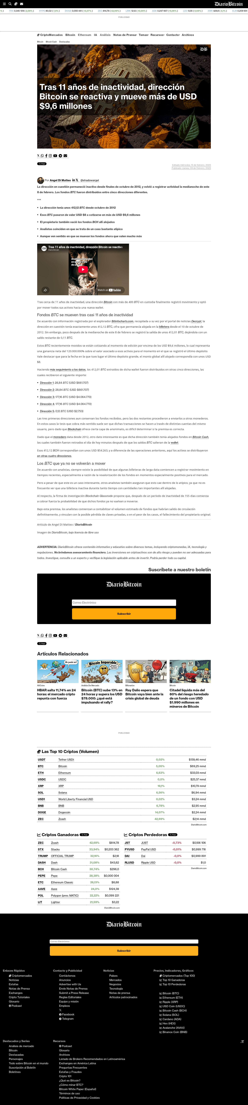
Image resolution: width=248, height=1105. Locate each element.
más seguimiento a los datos (68, 369)
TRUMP (43, 856)
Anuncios (65, 980)
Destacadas (64, 42)
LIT (40, 902)
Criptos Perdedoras (147, 834)
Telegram (67, 1018)
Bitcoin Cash (51, 42)
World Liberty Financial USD (75, 799)
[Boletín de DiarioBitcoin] (66, 156)
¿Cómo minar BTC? (71, 1085)
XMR (155, 10)
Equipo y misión (69, 1001)
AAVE (41, 889)
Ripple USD (148, 862)
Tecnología (116, 988)
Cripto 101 (65, 1076)
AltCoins (41, 685)
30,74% (225, 10)
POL (40, 895)
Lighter (55, 902)
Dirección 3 (47, 397)
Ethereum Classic (62, 882)
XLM (179, 10)
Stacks (55, 849)
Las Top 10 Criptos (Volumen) (70, 751)
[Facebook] (47, 156)
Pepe (54, 875)
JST (127, 842)
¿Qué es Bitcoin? (69, 1080)
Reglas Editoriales (70, 997)
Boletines (15, 1072)
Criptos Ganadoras (60, 834)
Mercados (115, 980)
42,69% (60, 10)
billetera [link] (164, 326)
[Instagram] (51, 156)
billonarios (129, 685)
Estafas (13, 984)
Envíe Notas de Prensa (73, 988)
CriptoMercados (51, 35)
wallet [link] (174, 442)
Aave (54, 889)
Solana (62, 792)
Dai (143, 856)
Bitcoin (70, 35)
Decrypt (196, 321)
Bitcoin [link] (108, 302)
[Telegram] (61, 156)
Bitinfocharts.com (122, 321)
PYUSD (129, 849)
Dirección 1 (47, 382)
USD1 (41, 799)
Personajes (16, 1059)
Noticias (14, 980)
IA (95, 35)
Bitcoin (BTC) (170, 993)
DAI (127, 856)
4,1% (168, 10)
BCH (210, 10)
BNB (41, 805)
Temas (143, 35)
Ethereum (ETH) (172, 997)
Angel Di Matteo (60, 180)
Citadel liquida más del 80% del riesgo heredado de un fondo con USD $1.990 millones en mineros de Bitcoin (189, 698)
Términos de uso (69, 1093)
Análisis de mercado (90, 685)
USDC (42, 779)
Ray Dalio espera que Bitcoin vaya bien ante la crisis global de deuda (144, 694)
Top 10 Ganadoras (173, 980)
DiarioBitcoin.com (199, 825)
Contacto (172, 35)
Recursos (157, 35)
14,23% (197, 10)
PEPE (41, 875)
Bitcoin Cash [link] (200, 437)
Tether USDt (66, 759)
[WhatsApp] (43, 156)
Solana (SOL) (170, 1015)
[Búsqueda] (11, 4)
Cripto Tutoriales (19, 997)
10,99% (86, 10)
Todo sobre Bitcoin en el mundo (28, 1063)
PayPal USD (148, 849)
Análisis (105, 35)
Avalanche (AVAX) (173, 1027)
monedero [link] (59, 437)
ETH (41, 772)
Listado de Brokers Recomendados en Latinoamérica (92, 1059)
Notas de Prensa (124, 35)
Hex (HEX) (169, 1023)
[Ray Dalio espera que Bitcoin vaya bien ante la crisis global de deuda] (146, 672)
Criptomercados (21, 975)
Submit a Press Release (74, 993)
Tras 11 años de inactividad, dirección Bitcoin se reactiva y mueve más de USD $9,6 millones (118, 96)
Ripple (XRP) (170, 1002)
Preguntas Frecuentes (73, 1067)
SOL (40, 792)
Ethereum (84, 35)
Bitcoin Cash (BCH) (174, 1010)
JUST (144, 842)
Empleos (64, 1005)
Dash (54, 862)
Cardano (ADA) (171, 1019)
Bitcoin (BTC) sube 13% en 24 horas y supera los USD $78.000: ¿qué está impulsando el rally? (101, 696)
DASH (42, 862)
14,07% (32, 10)
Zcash (62, 819)
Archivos (188, 35)
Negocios (115, 984)
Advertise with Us (70, 984)
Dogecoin (64, 812)
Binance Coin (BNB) (174, 1032)
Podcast (16, 1005)
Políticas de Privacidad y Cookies (79, 1097)
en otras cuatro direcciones (54, 456)
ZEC (45, 10)
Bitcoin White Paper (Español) (77, 1089)
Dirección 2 (47, 389)
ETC (40, 882)
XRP (41, 786)
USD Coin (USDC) (173, 1006)
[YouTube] (56, 156)
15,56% (117, 10)
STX (41, 849)
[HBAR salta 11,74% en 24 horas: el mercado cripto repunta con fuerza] (58, 672)
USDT (41, 759)
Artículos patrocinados (123, 997)
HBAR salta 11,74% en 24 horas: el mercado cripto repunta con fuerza (56, 694)
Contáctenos (67, 975)
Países (113, 975)
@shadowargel (90, 180)
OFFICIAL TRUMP (62, 856)
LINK (73, 10)
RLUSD (129, 862)
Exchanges (16, 993)
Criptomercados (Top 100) (178, 975)
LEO (130, 10)
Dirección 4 (47, 404)
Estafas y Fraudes (70, 1072)
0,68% (142, 10)
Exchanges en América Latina (77, 1063)
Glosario (14, 1001)
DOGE (13, 10)
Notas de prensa (119, 993)
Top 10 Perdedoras (174, 984)
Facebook (67, 1014)
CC (237, 10)
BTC (40, 766)
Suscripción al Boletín (22, 1067)
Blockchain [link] (74, 429)
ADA (99, 10)
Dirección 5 (47, 411)
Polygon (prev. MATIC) (65, 895)
